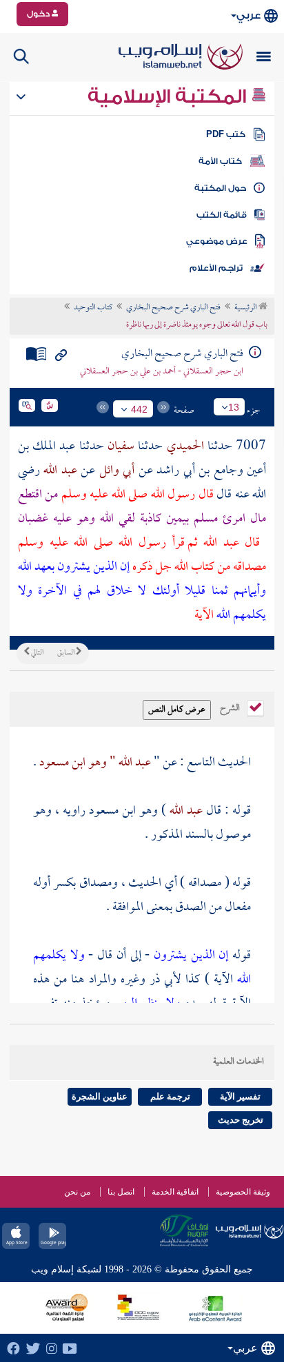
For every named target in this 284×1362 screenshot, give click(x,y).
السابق (66, 653)
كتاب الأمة (220, 161)
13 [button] (233, 407)
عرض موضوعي (216, 241)
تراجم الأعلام (216, 268)
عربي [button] (248, 15)
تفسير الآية (240, 1096)
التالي (36, 653)
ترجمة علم (170, 1096)
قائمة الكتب (221, 215)
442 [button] (139, 409)
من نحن (77, 1192)
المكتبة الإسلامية (169, 96)
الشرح (231, 707)
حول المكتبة (220, 188)
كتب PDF (225, 134)
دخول (39, 14)
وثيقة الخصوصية (243, 1192)
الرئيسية (246, 308)
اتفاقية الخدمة (175, 1192)
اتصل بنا (121, 1192)
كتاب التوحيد (93, 308)
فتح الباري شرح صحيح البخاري (173, 308)
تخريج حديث (240, 1120)
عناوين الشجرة (100, 1096)
